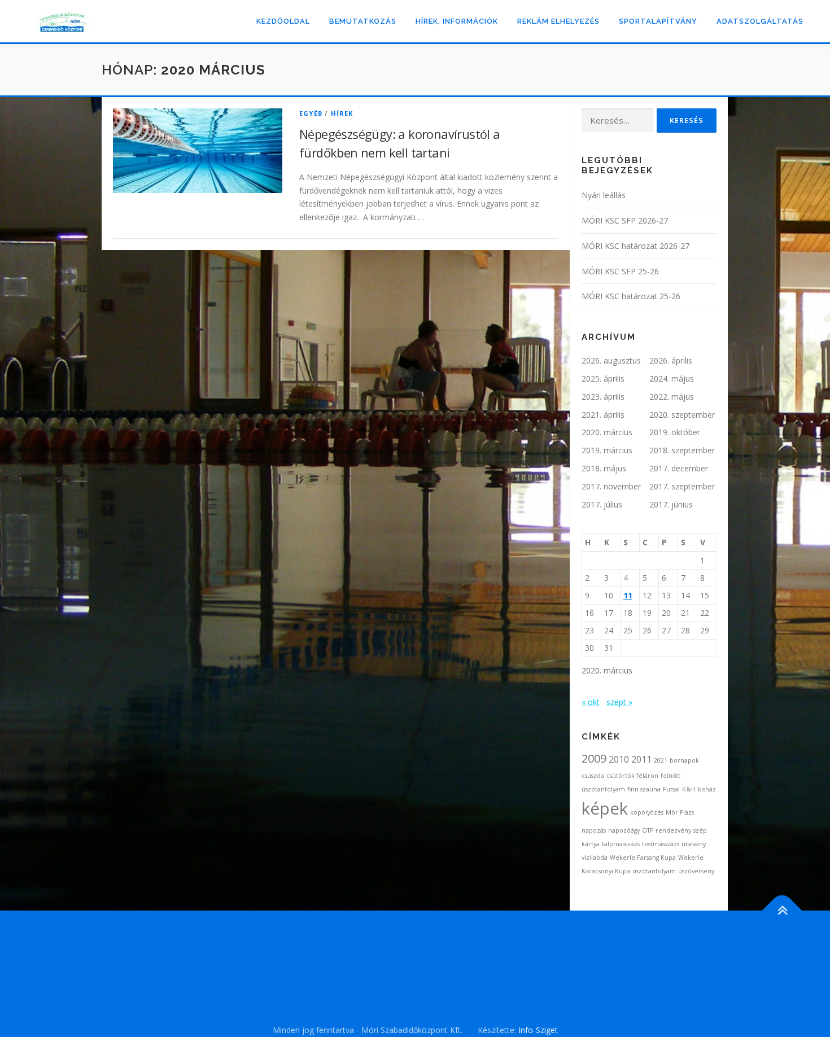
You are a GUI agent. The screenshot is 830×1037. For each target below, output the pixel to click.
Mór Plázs (680, 812)
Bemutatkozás (362, 21)
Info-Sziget (538, 1030)
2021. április (603, 414)
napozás (594, 830)
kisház (707, 789)
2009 (594, 758)
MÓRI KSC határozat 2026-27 (635, 245)
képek (605, 808)
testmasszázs (660, 844)
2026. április (670, 360)
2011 (641, 759)
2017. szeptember (682, 486)
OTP (647, 830)
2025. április (603, 378)
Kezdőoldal (283, 21)
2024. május (671, 378)
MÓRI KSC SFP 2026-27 (625, 220)
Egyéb (310, 113)
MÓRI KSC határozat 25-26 (631, 296)
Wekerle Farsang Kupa (643, 857)
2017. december (678, 468)
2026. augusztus (611, 360)
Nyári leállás (604, 195)
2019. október (674, 432)
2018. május (604, 468)
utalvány (694, 844)
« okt (591, 702)
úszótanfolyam (654, 871)
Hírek (342, 113)
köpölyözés (646, 812)
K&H (689, 789)
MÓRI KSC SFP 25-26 (620, 271)
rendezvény (673, 830)
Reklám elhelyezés (558, 21)
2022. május (671, 396)
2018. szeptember (682, 450)
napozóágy (624, 830)
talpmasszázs (621, 844)
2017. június (671, 504)
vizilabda (595, 857)
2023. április (603, 396)
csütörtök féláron (632, 776)
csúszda (593, 776)
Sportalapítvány (658, 21)
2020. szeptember (682, 414)
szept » (619, 702)
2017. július (602, 504)
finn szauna (644, 789)
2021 (660, 760)
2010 (619, 759)
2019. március (607, 450)
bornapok (684, 760)
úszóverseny (696, 871)
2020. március (607, 432)
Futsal (671, 789)
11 (627, 595)
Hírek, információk (457, 21)
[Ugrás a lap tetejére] (782, 911)
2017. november (611, 486)
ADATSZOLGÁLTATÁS (760, 21)
